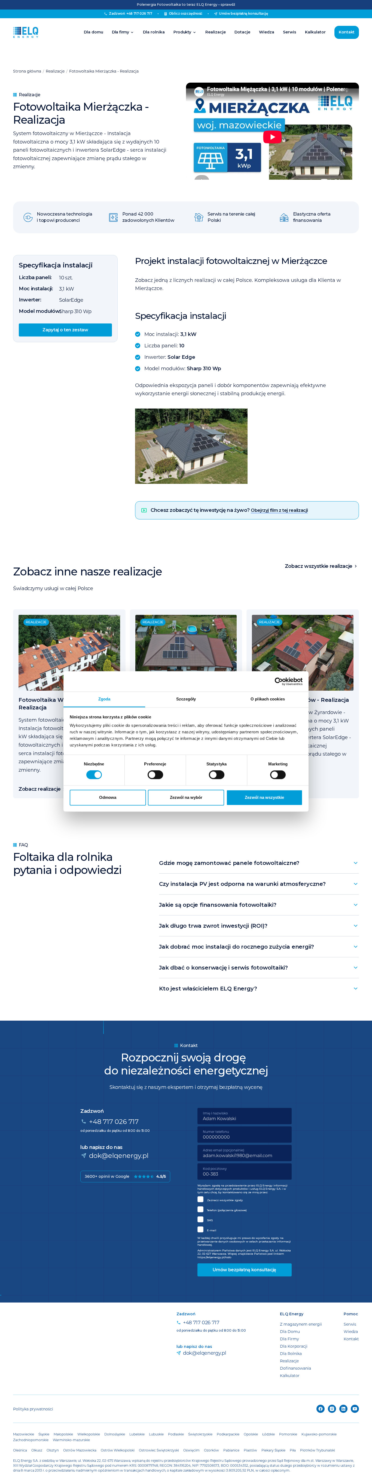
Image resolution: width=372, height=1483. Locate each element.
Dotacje (242, 32)
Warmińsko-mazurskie (71, 1440)
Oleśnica (20, 1450)
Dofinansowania (295, 1368)
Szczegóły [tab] (186, 699)
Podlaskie (176, 1434)
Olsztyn (53, 1450)
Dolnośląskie (114, 1434)
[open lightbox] (247, 446)
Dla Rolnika (291, 1353)
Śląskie (43, 1434)
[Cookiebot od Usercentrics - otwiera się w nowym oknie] (279, 681)
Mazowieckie (23, 1434)
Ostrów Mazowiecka (79, 1450)
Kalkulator (315, 32)
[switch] (155, 775)
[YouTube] (355, 1409)
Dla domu (93, 32)
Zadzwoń (130, 13)
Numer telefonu (216, 1131)
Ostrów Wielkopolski (118, 1450)
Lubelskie (137, 1434)
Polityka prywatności (33, 1409)
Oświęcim (191, 1450)
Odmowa (107, 797)
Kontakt (347, 32)
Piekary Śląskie (273, 1450)
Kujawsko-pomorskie (319, 1434)
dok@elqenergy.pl (118, 1155)
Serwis (289, 32)
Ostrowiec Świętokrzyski (159, 1450)
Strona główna (27, 71)
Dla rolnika (154, 32)
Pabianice (231, 1450)
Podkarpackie (228, 1434)
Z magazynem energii (301, 1324)
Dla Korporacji (293, 1346)
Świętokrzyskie (200, 1434)
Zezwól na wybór (186, 797)
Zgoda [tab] (104, 699)
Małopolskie (63, 1434)
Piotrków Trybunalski (317, 1450)
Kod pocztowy (215, 1168)
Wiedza (266, 32)
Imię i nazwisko (215, 1113)
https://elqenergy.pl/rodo (214, 1257)
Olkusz (36, 1450)
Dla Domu (290, 1331)
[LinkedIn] (343, 1409)
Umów (243, 13)
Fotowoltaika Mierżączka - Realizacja (104, 71)
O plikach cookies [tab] (268, 699)
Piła (293, 1450)
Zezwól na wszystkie (264, 797)
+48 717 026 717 (114, 1121)
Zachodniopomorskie (30, 1440)
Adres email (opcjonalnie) (223, 1150)
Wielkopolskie (88, 1434)
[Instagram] (332, 1409)
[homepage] (25, 32)
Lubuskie (156, 1434)
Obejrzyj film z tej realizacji (279, 510)
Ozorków (211, 1450)
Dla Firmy (289, 1338)
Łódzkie (268, 1434)
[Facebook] (320, 1409)
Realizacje (215, 32)
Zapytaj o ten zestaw (65, 329)
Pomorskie (288, 1434)
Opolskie (251, 1434)
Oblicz (186, 13)
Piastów (250, 1450)
